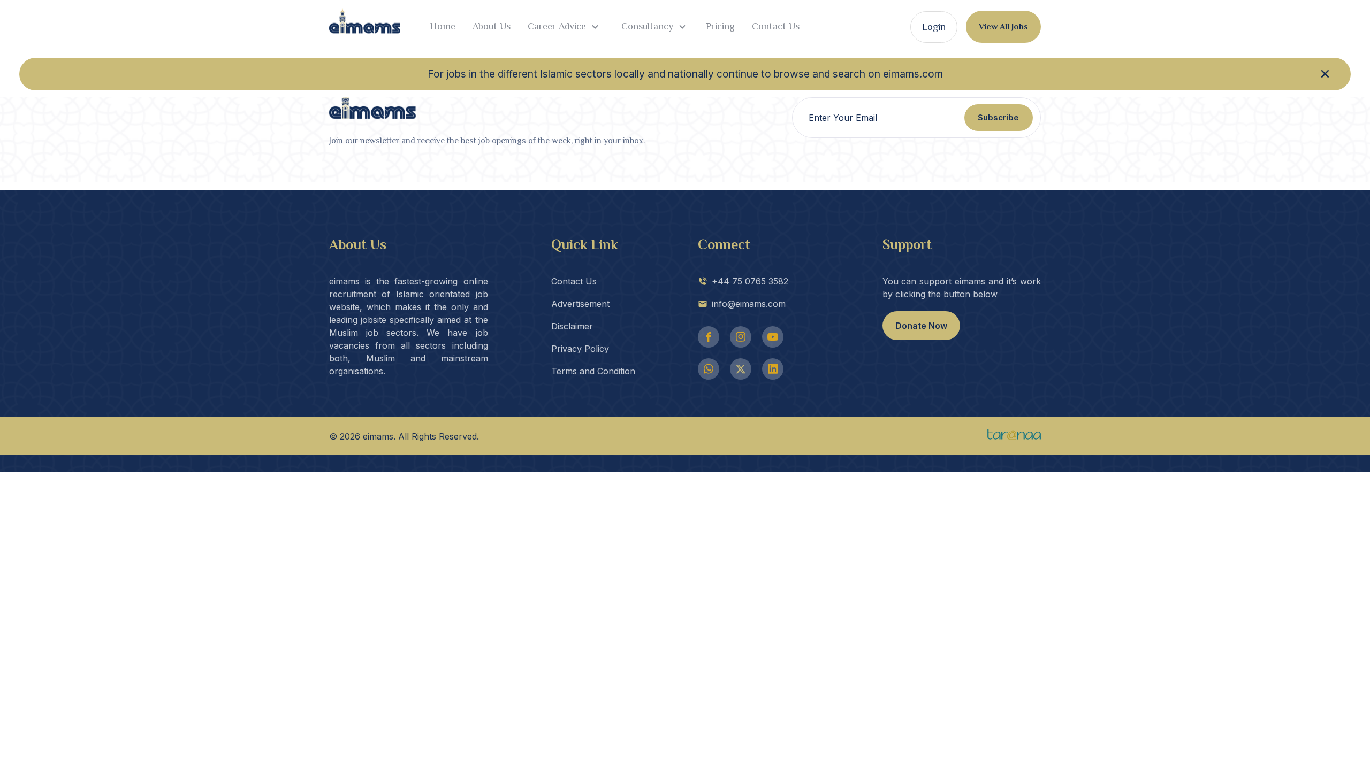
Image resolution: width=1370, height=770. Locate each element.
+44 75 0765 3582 (750, 281)
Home (442, 26)
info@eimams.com (749, 303)
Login (934, 26)
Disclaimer (572, 326)
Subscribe (998, 117)
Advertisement (580, 303)
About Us (492, 26)
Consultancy (646, 26)
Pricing (720, 26)
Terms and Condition (593, 371)
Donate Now (921, 325)
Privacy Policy (580, 348)
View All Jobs (1003, 27)
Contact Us (776, 26)
